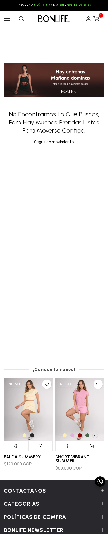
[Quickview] (16, 446)
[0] (96, 19)
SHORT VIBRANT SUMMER (72, 459)
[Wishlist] (46, 384)
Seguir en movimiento (54, 141)
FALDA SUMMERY (22, 456)
